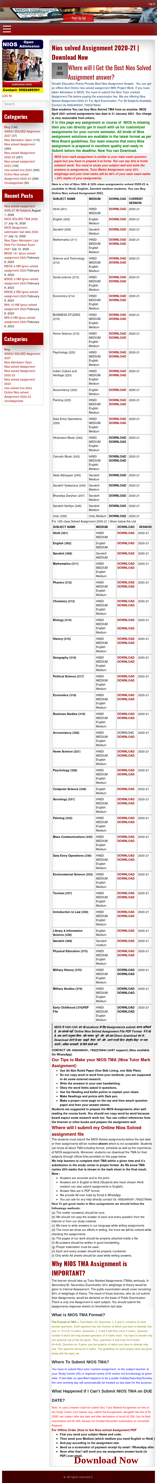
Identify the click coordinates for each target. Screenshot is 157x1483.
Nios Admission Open (18, 140)
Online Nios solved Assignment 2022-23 (17, 176)
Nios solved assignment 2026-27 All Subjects (19, 208)
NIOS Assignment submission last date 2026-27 (21, 231)
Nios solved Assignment (19, 144)
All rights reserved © (80, 1477)
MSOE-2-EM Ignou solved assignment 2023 (21, 294)
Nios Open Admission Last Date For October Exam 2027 (21, 244)
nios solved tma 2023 (18, 170)
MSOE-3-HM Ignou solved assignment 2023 (21, 281)
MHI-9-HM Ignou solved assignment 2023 (19, 319)
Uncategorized (13, 183)
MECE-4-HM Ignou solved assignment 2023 (21, 268)
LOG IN (7, 96)
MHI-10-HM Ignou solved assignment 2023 (20, 307)
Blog (7, 127)
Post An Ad (78, 18)
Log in (152, 3)
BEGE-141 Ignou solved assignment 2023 (19, 255)
